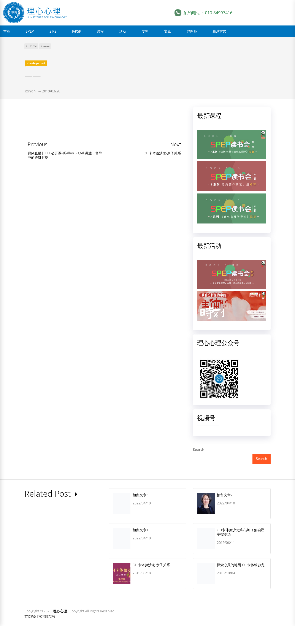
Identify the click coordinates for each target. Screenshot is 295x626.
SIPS (52, 31)
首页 (6, 31)
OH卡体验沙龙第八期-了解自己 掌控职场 (241, 532)
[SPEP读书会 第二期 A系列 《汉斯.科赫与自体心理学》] (231, 132)
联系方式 (219, 31)
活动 (122, 31)
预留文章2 (225, 495)
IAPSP (76, 31)
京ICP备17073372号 (39, 616)
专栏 (145, 31)
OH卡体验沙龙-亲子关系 (151, 565)
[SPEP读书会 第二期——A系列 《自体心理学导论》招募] (231, 196)
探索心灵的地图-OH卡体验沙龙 (241, 565)
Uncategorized (36, 63)
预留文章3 (140, 495)
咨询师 (192, 31)
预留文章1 (140, 530)
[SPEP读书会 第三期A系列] (231, 262)
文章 (167, 31)
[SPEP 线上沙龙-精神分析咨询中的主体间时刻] (231, 294)
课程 (100, 31)
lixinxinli (30, 91)
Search (199, 449)
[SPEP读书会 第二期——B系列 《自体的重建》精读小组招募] (231, 164)
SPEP (30, 31)
